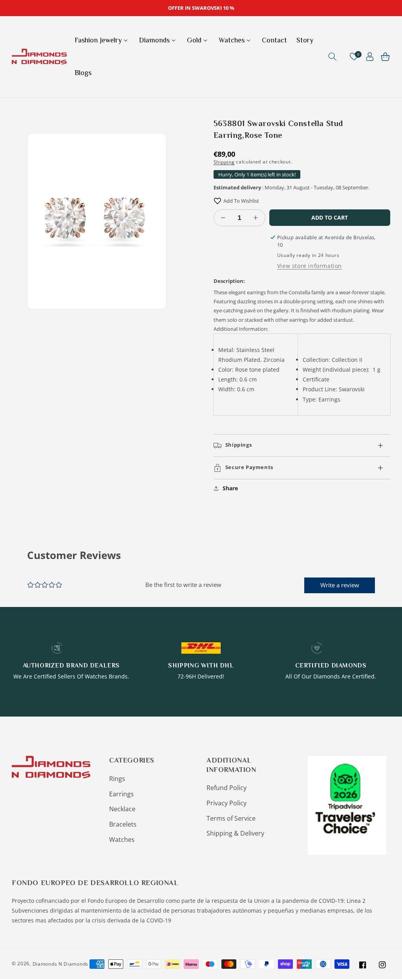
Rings (117, 778)
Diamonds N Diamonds (60, 964)
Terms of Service (231, 818)
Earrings (121, 794)
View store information (309, 266)
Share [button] (230, 488)
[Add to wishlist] (217, 200)
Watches (122, 839)
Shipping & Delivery (235, 833)
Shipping (224, 161)
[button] (102, 40)
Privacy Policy (226, 803)
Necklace (122, 809)
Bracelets (123, 824)
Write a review (339, 585)
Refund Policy (226, 787)
